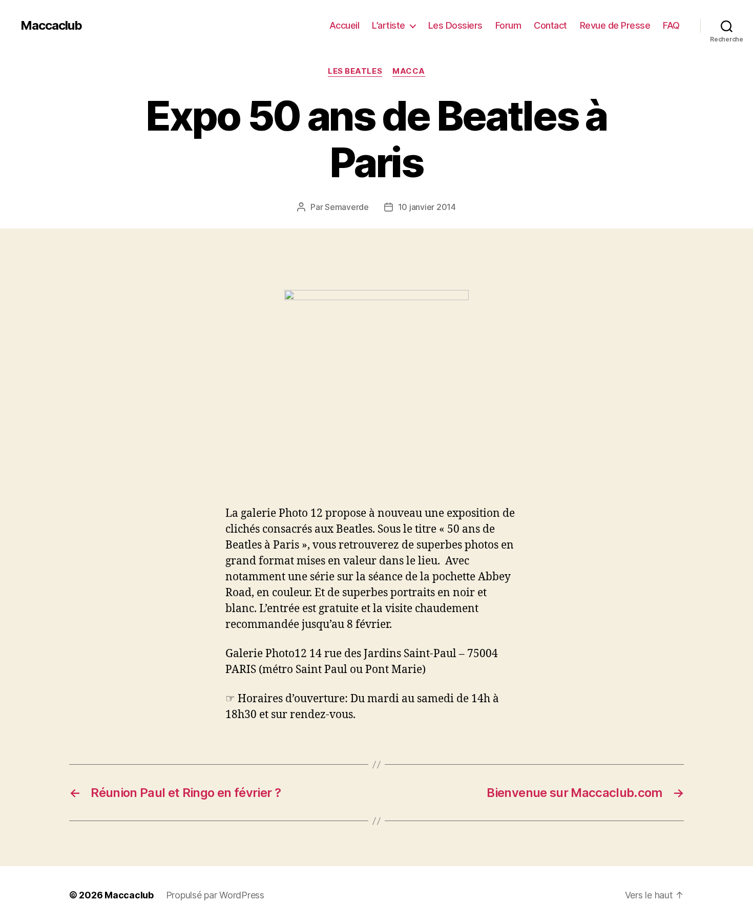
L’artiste (388, 25)
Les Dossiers (455, 25)
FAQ (671, 25)
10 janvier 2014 (427, 207)
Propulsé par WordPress (215, 895)
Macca (408, 71)
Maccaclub (51, 25)
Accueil (344, 25)
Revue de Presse (615, 25)
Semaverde (347, 207)
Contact (550, 25)
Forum (508, 25)
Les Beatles (355, 71)
